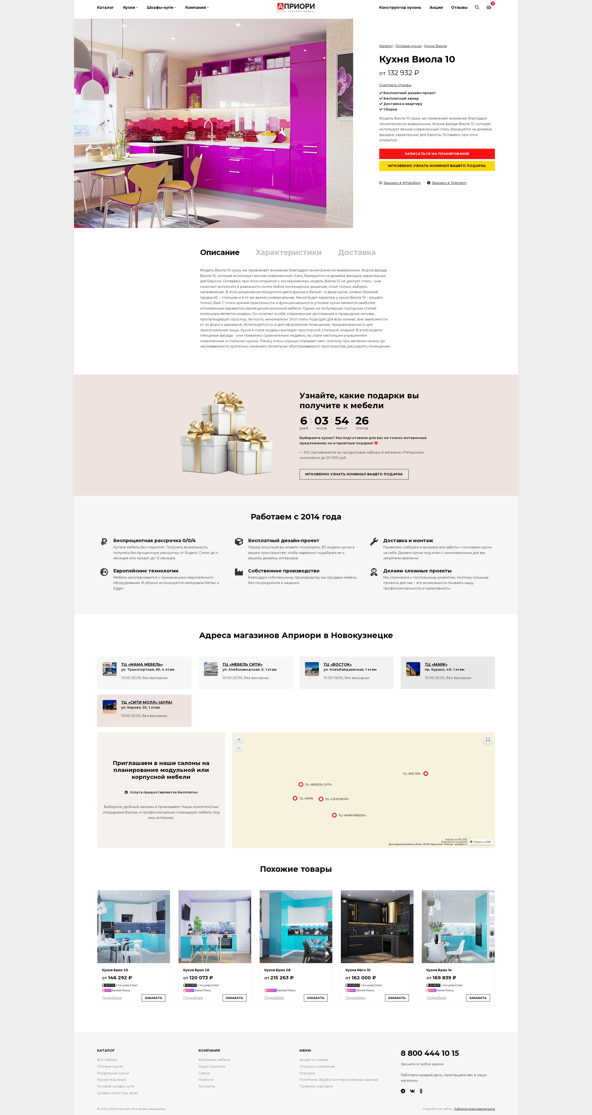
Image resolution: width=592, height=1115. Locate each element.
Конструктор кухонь (400, 7)
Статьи (204, 1073)
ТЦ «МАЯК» (436, 664)
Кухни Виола (435, 46)
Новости (206, 1080)
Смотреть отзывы (395, 85)
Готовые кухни (408, 46)
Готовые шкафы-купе (115, 1086)
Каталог (105, 7)
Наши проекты (211, 1066)
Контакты (206, 1086)
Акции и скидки (313, 1060)
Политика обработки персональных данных (338, 1080)
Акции (436, 7)
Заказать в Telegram (449, 183)
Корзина (307, 1073)
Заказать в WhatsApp (402, 183)
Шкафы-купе (160, 7)
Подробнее (112, 998)
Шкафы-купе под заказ (117, 1093)
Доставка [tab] (357, 252)
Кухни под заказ (111, 1080)
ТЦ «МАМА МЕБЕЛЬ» (142, 664)
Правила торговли (316, 1086)
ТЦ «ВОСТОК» (338, 664)
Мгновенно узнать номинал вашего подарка (437, 166)
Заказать (153, 998)
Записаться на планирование (437, 154)
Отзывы (459, 7)
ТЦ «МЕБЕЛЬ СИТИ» (242, 664)
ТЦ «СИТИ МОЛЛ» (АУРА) (146, 702)
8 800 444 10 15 (430, 1053)
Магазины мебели (214, 1060)
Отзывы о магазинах (317, 1066)
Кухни (129, 7)
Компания (195, 7)
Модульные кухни (113, 1073)
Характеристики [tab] (289, 252)
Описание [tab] (220, 252)
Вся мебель (107, 1060)
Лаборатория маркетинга (474, 1109)
